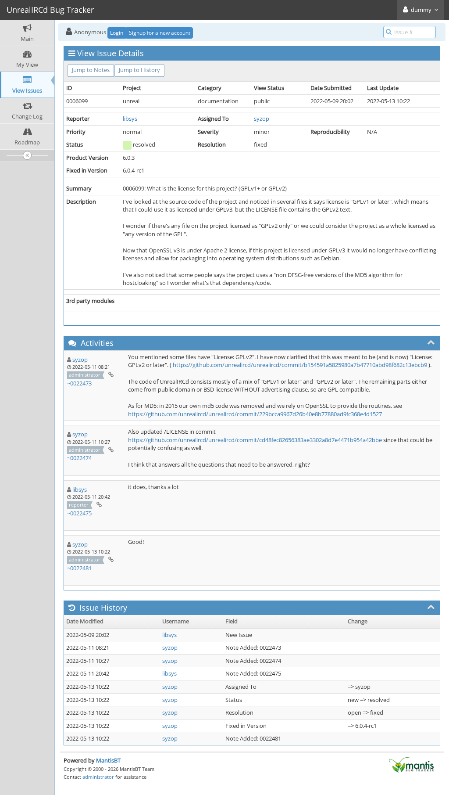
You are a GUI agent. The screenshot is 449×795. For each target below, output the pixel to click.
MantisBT (108, 760)
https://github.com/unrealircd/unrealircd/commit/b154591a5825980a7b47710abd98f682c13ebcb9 (300, 365)
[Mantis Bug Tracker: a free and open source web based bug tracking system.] (411, 764)
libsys (130, 118)
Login (116, 32)
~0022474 (79, 458)
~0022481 (79, 568)
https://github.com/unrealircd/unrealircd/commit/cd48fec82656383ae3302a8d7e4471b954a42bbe (255, 440)
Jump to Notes (91, 70)
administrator (98, 776)
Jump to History (139, 70)
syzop (261, 118)
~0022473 (79, 383)
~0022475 (79, 513)
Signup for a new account (159, 32)
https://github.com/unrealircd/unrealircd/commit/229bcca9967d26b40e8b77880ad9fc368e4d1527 (255, 414)
